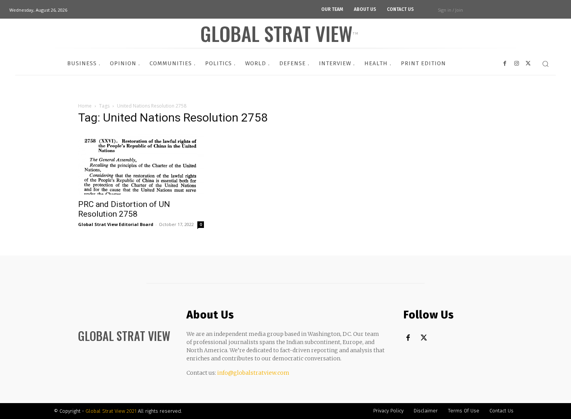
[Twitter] (423, 338)
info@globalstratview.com (253, 372)
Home (85, 106)
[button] (545, 63)
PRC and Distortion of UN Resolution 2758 (124, 209)
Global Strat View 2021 (111, 411)
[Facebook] (408, 338)
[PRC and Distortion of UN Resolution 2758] (141, 163)
